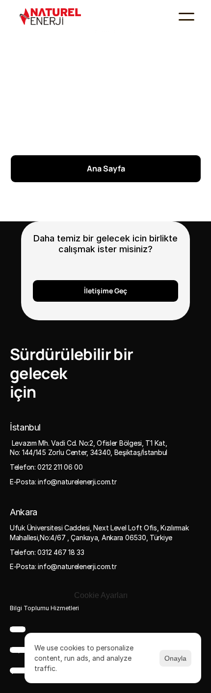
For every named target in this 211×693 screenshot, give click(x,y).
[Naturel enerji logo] (50, 16)
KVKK (18, 629)
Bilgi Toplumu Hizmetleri (44, 608)
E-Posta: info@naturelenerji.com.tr (63, 482)
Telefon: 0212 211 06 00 (46, 467)
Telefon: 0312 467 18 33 (47, 552)
